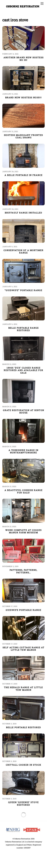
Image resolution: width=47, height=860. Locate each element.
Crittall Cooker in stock (23, 764)
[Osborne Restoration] (22, 7)
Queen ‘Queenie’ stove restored (23, 803)
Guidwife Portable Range (23, 610)
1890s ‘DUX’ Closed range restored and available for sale (23, 370)
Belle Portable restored (23, 727)
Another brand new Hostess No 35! (24, 58)
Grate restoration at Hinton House (23, 411)
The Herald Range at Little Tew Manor (23, 688)
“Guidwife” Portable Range (23, 290)
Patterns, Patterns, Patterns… (23, 571)
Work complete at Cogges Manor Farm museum (23, 531)
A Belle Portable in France (24, 175)
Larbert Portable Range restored (23, 843)
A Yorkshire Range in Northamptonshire (23, 451)
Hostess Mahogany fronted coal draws (23, 136)
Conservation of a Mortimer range (23, 251)
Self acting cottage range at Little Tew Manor (23, 648)
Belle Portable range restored (23, 329)
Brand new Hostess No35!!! (23, 97)
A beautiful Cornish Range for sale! (24, 491)
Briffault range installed (23, 212)
